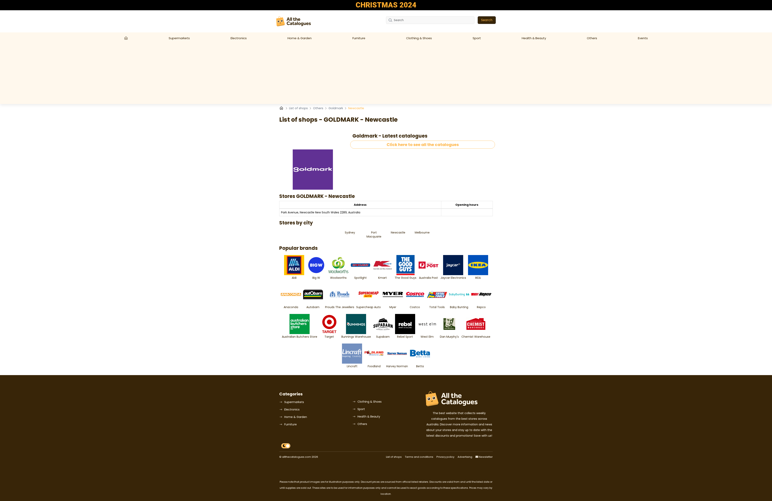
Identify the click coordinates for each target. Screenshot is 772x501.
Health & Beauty (534, 38)
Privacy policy (445, 457)
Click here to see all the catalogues (423, 144)
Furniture (358, 38)
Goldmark (336, 108)
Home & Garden (299, 38)
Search (486, 20)
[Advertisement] (386, 74)
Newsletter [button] (485, 457)
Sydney (350, 232)
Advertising (465, 457)
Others (592, 38)
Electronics (239, 38)
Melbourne (422, 232)
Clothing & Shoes (419, 38)
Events (643, 38)
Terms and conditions (419, 457)
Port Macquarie (373, 234)
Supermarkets (179, 38)
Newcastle (398, 232)
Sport (477, 38)
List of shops (299, 108)
